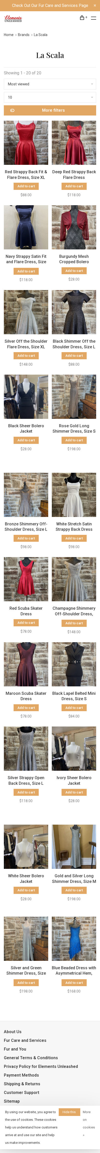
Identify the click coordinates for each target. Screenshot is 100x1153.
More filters (53, 110)
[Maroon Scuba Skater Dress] (26, 665)
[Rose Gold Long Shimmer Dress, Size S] (74, 398)
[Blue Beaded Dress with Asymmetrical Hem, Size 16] (74, 940)
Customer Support (21, 1092)
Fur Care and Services (25, 1040)
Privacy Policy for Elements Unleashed (41, 1066)
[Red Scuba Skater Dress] (26, 580)
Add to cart (26, 186)
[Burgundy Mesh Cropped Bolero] (74, 228)
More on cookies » (89, 1123)
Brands (23, 35)
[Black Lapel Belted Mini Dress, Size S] (74, 665)
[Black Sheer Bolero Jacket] (26, 398)
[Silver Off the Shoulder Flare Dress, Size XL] (26, 313)
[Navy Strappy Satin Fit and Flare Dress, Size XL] (26, 228)
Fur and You (15, 1049)
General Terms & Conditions (31, 1057)
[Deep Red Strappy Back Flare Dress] (74, 144)
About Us (13, 1031)
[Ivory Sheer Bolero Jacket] (74, 749)
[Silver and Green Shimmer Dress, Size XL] (26, 940)
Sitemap (12, 1101)
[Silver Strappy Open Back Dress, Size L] (26, 749)
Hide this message (69, 1113)
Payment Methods (21, 1075)
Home (9, 35)
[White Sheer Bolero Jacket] (26, 848)
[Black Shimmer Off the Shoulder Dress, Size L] (74, 313)
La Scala (40, 35)
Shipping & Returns (22, 1083)
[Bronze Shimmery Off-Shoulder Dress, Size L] (26, 496)
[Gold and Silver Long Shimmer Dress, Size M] (74, 848)
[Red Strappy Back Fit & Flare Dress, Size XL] (26, 144)
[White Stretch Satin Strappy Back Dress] (74, 496)
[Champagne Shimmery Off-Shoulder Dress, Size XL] (74, 580)
